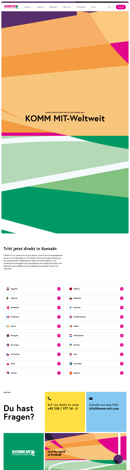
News (93, 7)
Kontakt (121, 7)
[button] (28, 7)
